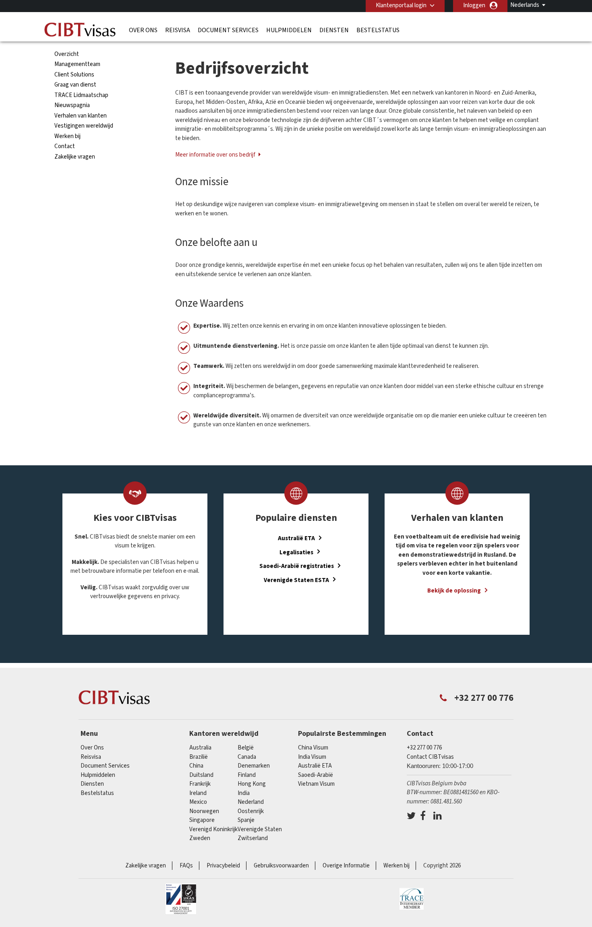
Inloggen (474, 5)
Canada (247, 757)
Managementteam (77, 64)
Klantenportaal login (401, 5)
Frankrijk (200, 784)
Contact (64, 146)
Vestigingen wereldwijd (83, 126)
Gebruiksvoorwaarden (281, 865)
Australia (200, 747)
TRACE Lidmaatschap (81, 95)
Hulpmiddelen (289, 30)
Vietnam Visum (316, 784)
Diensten (334, 30)
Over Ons (143, 30)
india (244, 793)
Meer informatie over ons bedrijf (216, 155)
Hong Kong (252, 784)
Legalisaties (296, 552)
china (196, 766)
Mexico (198, 802)
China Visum (313, 747)
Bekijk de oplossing (454, 590)
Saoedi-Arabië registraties (296, 566)
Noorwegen (204, 811)
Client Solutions (74, 74)
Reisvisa (177, 30)
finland (247, 775)
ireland (198, 793)
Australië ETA (296, 538)
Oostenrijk (251, 811)
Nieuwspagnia (72, 105)
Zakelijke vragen (74, 157)
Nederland (251, 802)
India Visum (312, 757)
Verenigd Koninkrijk (213, 829)
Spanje (246, 820)
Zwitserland (253, 838)
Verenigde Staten (260, 829)
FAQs (186, 865)
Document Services (228, 30)
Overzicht (66, 54)
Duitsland (201, 775)
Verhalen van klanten (80, 115)
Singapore (202, 820)
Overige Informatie (346, 865)
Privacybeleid (223, 865)
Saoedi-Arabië (315, 775)
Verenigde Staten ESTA (296, 580)
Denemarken (254, 766)
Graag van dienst (75, 85)
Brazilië (198, 757)
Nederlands (524, 5)
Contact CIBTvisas (430, 757)
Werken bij (67, 136)
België (246, 747)
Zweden (199, 838)
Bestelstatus (377, 30)
